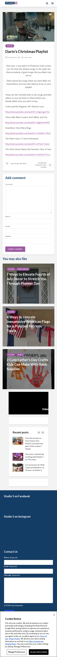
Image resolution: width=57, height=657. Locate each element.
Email (7, 226)
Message (12, 575)
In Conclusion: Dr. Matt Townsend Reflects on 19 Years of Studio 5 (34, 467)
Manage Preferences (16, 652)
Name (8, 216)
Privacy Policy (14, 639)
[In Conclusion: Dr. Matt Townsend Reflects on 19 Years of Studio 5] (18, 467)
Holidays (10, 46)
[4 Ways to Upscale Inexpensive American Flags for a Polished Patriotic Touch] (28, 326)
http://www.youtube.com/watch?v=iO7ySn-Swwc (27, 144)
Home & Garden (23, 269)
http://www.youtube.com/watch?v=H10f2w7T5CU (27, 154)
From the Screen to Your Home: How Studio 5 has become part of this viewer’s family (34, 443)
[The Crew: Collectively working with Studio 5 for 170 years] (18, 456)
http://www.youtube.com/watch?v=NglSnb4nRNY (27, 122)
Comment (9, 184)
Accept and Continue (38, 652)
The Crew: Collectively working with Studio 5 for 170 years (34, 457)
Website (8, 236)
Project (20, 354)
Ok (54, 615)
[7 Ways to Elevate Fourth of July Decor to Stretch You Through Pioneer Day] (28, 283)
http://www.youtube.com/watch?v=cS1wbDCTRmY (28, 133)
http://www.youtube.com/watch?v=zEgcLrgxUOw (27, 112)
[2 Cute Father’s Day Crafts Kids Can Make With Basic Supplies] (28, 369)
